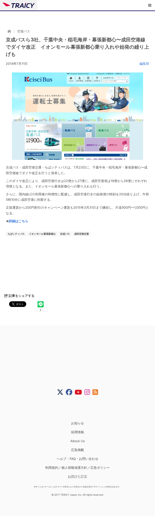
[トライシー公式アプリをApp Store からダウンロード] (80, 408)
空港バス (23, 31)
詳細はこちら (18, 221)
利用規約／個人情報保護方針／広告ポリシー (77, 468)
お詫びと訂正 (77, 476)
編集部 (144, 64)
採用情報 (77, 432)
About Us (77, 441)
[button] (150, 5)
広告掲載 (77, 450)
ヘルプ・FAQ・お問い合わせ (77, 459)
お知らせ (77, 423)
